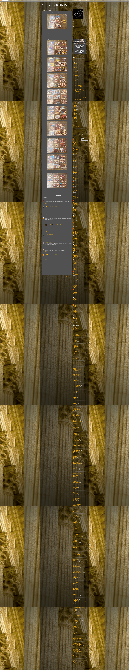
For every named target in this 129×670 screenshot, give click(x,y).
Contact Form (75, 127)
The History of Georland (75, 319)
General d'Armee (76, 451)
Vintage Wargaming (75, 299)
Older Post (68, 276)
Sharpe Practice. (75, 582)
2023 (75, 67)
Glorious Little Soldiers (75, 195)
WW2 (74, 662)
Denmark (74, 419)
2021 (75, 70)
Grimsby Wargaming (75, 223)
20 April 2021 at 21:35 (57, 224)
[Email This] (56, 195)
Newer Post (45, 276)
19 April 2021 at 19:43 (53, 206)
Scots (74, 578)
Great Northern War (76, 456)
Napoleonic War (75, 511)
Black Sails (74, 397)
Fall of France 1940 (76, 432)
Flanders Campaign (76, 440)
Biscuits (74, 392)
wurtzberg (74, 660)
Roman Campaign (76, 561)
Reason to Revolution (76, 546)
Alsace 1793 (75, 370)
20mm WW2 (75, 358)
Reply (46, 203)
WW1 (74, 661)
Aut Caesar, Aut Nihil (75, 306)
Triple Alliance (75, 626)
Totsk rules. (75, 625)
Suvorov (74, 593)
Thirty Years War (75, 621)
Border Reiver (75, 403)
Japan (74, 492)
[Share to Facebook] (59, 195)
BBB (73, 387)
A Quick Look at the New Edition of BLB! (75, 256)
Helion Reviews (75, 461)
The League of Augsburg (75, 254)
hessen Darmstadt (76, 469)
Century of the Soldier (76, 409)
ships (74, 583)
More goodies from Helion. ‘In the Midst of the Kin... (80, 83)
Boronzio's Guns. (75, 307)
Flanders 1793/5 (75, 439)
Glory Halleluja (75, 452)
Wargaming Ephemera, (75, 219)
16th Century (75, 334)
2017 (75, 109)
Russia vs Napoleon (76, 567)
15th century (75, 330)
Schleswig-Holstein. (76, 577)
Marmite (74, 503)
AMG (74, 373)
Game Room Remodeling (75, 166)
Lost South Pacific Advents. (75, 230)
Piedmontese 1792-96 (76, 527)
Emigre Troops (75, 427)
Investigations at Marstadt (75, 269)
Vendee (74, 633)
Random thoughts (76, 542)
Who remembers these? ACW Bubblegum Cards (79, 91)
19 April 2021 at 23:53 (49, 234)
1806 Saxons (75, 345)
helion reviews (75, 464)
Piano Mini (74, 523)
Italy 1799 (74, 489)
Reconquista (75, 547)
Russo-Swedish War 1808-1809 (78, 572)
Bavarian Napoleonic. (76, 386)
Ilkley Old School (75, 261)
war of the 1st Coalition (76, 643)
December (77, 71)
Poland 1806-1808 (76, 534)
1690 (74, 333)
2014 (75, 113)
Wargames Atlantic (76, 650)
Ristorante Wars (75, 559)
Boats (74, 398)
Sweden (74, 594)
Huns (74, 476)
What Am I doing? (74, 225)
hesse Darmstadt (76, 468)
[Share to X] (58, 195)
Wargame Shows (75, 649)
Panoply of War (75, 516)
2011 (75, 117)
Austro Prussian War (76, 381)
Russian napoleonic (76, 570)
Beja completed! (75, 274)
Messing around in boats (77, 504)
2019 (75, 106)
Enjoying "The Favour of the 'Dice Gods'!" (75, 159)
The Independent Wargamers (75, 217)
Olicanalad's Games (75, 273)
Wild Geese (75, 655)
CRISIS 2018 (75, 414)
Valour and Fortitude (76, 628)
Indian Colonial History (76, 482)
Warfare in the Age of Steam (75, 176)
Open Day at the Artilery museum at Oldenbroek (75, 171)
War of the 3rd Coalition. (77, 644)
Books (74, 402)
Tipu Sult (74, 622)
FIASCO (74, 433)
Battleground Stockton (76, 385)
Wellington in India (76, 654)
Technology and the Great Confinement (79, 601)
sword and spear (75, 599)
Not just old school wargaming (75, 238)
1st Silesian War (75, 357)
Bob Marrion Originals (76, 126)
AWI (73, 382)
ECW (74, 424)
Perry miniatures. (76, 522)
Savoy (74, 576)
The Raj (74, 617)
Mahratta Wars (75, 500)
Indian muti (75, 483)
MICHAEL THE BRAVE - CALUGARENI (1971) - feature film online (75, 144)
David (46, 242)
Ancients (74, 376)
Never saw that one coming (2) (75, 279)
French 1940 (75, 447)
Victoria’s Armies (75, 634)
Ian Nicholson (47, 254)
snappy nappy (75, 589)
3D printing (75, 359)
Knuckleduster (75, 494)
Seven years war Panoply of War (78, 581)
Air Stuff (74, 368)
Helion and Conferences (77, 463)
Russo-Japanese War (76, 571)
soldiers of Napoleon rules (77, 590)
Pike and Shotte (75, 531)
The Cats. (74, 610)
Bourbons (74, 404)
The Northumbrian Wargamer (75, 203)
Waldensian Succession (77, 638)
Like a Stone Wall (76, 498)
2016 (75, 110)
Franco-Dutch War (76, 445)
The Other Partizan (76, 615)
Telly (74, 603)
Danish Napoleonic (76, 415)
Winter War (75, 656)
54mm (74, 363)
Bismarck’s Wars (75, 393)
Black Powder (75, 396)
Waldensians (75, 639)
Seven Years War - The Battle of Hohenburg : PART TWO (75, 240)
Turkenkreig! (75, 627)
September (77, 75)
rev (73, 555)
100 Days (74, 329)
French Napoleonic (76, 446)
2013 (75, 114)
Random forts (75, 541)
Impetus (74, 477)
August (76, 76)
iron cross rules (75, 487)
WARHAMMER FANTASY (77, 651)
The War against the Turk (77, 620)
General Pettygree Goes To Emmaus (75, 232)
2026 (75, 63)
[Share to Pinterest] (60, 195)
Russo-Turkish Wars (76, 573)
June (76, 79)
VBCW (74, 632)
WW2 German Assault (75, 191)
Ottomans (74, 515)
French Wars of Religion (77, 450)
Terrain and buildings (76, 606)
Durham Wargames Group (77, 421)
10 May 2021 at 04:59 (53, 254)
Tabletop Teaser (75, 600)
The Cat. (74, 609)
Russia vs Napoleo (76, 566)
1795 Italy (74, 340)
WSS (74, 657)
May (76, 80)
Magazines (75, 499)
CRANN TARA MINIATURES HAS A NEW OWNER (75, 286)
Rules (74, 565)
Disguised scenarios (76, 420)
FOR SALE (75, 441)
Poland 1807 (75, 535)
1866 (74, 350)
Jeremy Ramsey (47, 217)
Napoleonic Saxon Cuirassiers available (75, 313)
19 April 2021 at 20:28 (54, 217)
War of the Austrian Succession (78, 645)
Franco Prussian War (76, 444)
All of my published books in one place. (75, 197)
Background (75, 124)
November (77, 72)
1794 (74, 339)
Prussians (74, 540)
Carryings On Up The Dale (55, 4)
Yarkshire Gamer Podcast (79, 86)
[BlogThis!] (57, 195)
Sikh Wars (74, 584)
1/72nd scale (75, 328)
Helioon (74, 467)
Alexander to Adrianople (77, 369)
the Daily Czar (75, 611)
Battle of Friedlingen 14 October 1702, (75, 212)
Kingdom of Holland (76, 493)
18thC (74, 352)
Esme (74, 428)
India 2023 (74, 480)
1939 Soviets (75, 353)
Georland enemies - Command (74, 321)
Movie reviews (75, 506)
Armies (74, 125)
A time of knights (75, 364)
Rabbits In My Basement (75, 183)
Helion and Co (75, 462)
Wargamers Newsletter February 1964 (75, 294)
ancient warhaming (76, 375)
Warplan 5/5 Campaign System (75, 301)
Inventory (74, 486)
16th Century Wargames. (77, 335)
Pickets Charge (75, 526)
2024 (75, 66)
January (76, 103)
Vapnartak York (75, 631)
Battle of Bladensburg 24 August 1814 (75, 153)
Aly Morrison (47, 206)
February (76, 102)
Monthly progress (76, 505)
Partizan (74, 517)
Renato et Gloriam (76, 550)
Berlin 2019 (75, 391)
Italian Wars (75, 488)
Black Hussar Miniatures (75, 311)
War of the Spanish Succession (78, 648)
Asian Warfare (75, 380)
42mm (74, 362)
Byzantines (75, 408)
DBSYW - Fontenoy (74, 263)
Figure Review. (75, 434)
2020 (75, 105)
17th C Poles (75, 341)
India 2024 (74, 481)
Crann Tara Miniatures (75, 283)
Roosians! (74, 564)
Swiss (74, 596)
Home (57, 276)
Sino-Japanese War (76, 587)
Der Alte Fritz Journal (75, 164)
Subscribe (74, 130)
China (74, 410)
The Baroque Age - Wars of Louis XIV (79, 607)
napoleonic (75, 510)
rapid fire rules (75, 545)
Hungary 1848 (75, 475)
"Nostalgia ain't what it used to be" (78, 327)
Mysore (74, 509)
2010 (75, 118)
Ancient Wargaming (76, 374)
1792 (74, 336)
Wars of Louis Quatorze (75, 141)
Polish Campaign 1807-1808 (77, 536)
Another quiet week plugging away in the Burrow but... (80, 97)
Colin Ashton (50, 224)
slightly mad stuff (75, 588)
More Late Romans (78, 89)
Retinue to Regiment (76, 554)
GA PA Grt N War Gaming (75, 189)
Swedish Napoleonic (76, 595)
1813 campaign (75, 346)
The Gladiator (75, 614)
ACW (74, 367)
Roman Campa (75, 560)
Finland (74, 435)
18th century (75, 351)
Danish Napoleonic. (76, 416)
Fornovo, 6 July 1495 (78, 85)
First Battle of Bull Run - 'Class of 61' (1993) (75, 178)
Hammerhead (75, 458)
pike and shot (75, 528)
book (74, 399)
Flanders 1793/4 (75, 438)
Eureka (74, 429)
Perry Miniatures (75, 521)
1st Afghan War (75, 356)
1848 (74, 347)
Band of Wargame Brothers (74, 209)
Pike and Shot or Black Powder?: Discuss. (79, 529)
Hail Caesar (75, 457)
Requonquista (75, 553)
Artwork (74, 379)
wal (73, 637)
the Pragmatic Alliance (76, 616)
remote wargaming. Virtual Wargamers (79, 548)
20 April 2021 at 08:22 (50, 242)
